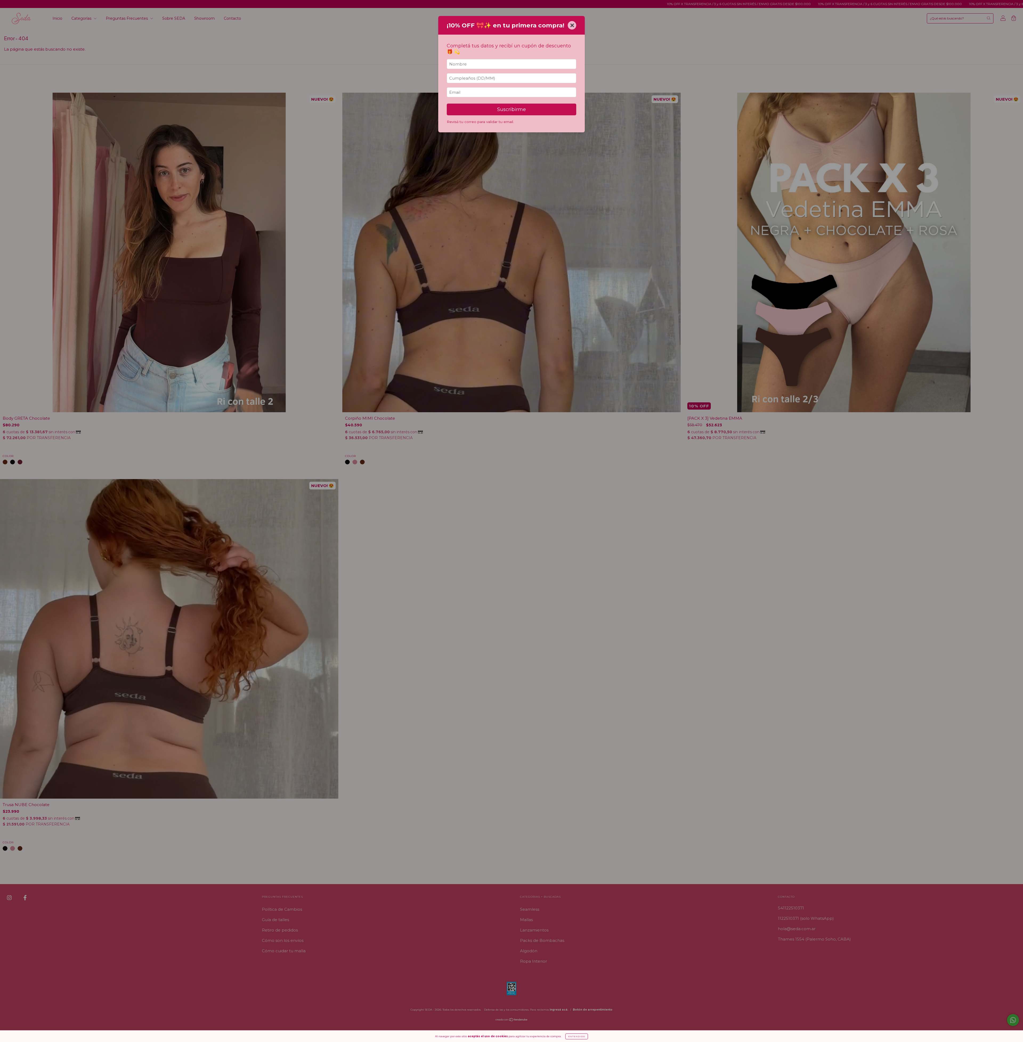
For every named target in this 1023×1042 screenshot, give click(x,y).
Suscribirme (511, 109)
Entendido (576, 1036)
